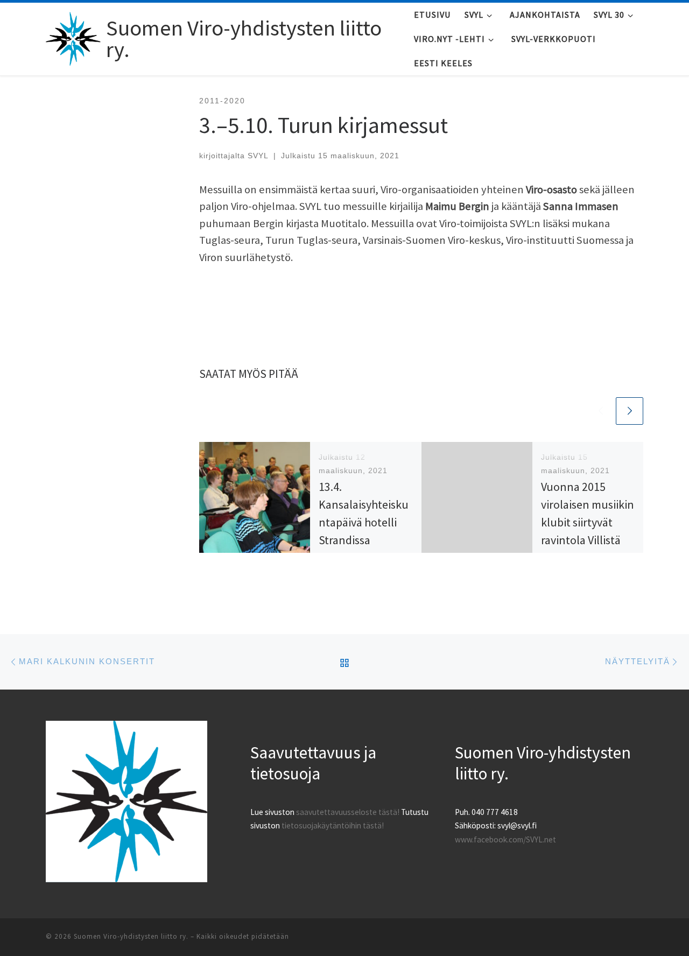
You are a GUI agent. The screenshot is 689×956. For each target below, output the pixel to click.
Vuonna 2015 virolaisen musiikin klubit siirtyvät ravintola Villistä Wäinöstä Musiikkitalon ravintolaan (587, 540)
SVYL (258, 155)
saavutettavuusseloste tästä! (347, 812)
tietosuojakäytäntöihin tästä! (333, 825)
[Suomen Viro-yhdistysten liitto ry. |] (74, 36)
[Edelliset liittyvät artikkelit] (600, 411)
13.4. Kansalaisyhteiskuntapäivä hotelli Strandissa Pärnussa (364, 522)
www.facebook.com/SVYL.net (505, 839)
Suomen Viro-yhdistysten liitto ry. (131, 936)
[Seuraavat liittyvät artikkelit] (629, 411)
